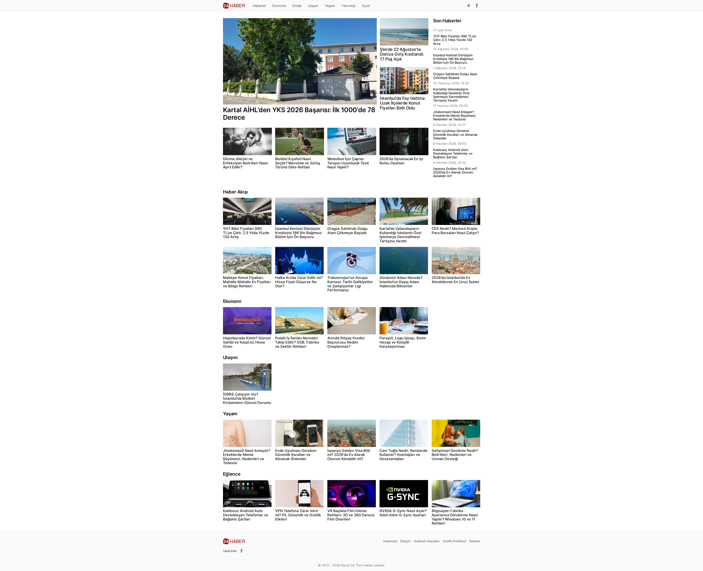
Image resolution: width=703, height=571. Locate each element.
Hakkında (390, 541)
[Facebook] (476, 6)
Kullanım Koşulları (427, 541)
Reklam (474, 541)
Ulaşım (313, 6)
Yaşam (330, 6)
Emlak (297, 6)
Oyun (366, 6)
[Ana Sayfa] (234, 6)
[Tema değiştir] (468, 5)
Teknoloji (348, 6)
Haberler (259, 6)
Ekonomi (279, 6)
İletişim (405, 541)
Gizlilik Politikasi (454, 541)
